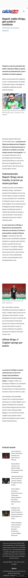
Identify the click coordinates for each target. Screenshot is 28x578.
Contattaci (14, 564)
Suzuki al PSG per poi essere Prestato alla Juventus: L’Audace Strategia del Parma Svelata (17, 481)
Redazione (6, 575)
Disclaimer (21, 575)
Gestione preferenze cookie (21, 576)
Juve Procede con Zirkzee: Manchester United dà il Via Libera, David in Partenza (16, 456)
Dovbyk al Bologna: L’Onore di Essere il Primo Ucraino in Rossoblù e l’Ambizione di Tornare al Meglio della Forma (16, 529)
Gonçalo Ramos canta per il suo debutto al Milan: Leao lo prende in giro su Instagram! (17, 468)
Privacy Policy (14, 575)
